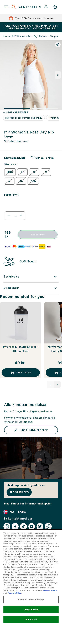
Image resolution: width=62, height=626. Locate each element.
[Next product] (57, 384)
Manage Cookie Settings (31, 599)
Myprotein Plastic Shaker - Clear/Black (20, 348)
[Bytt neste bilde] (58, 75)
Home (6, 36)
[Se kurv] (55, 7)
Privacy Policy (50, 590)
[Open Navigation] (6, 7)
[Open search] (13, 7)
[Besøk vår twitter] (40, 526)
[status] (15, 216)
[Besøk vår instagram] (6, 526)
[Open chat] (48, 526)
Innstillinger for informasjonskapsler (28, 503)
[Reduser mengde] (9, 216)
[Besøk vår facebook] (15, 526)
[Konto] (46, 7)
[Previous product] (50, 384)
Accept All (31, 619)
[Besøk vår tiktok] (23, 526)
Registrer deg (19, 492)
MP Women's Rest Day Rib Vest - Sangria (35, 36)
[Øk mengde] (21, 216)
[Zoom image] (58, 44)
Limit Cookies (31, 609)
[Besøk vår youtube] (31, 526)
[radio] (10, 172)
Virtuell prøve (44, 157)
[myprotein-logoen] (29, 7)
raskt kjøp (23, 372)
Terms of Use (14, 593)
